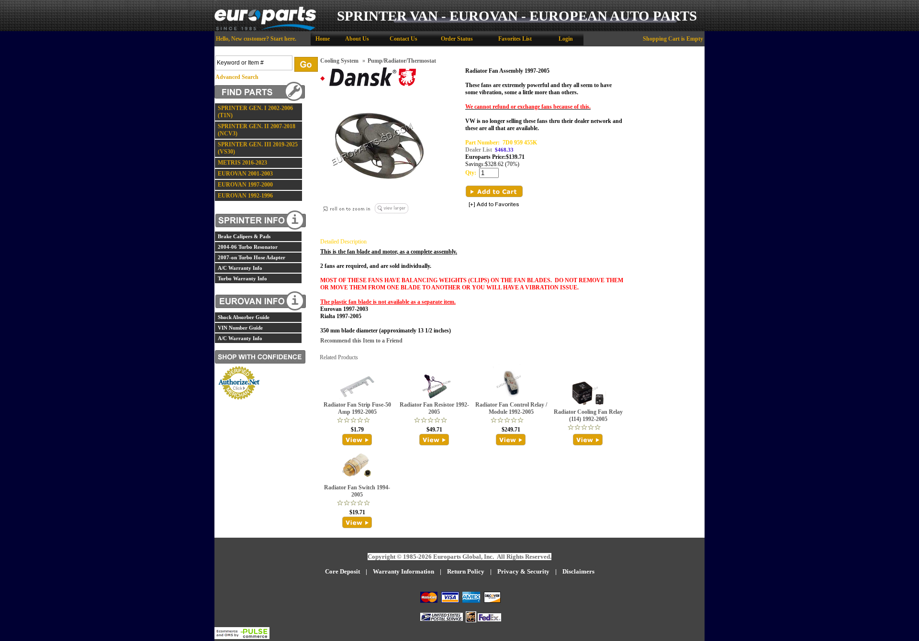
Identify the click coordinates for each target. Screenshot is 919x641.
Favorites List (515, 38)
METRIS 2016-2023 (242, 162)
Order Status (457, 38)
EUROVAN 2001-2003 (245, 173)
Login (566, 38)
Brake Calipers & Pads (244, 236)
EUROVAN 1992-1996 (245, 195)
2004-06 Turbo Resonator (248, 247)
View (357, 439)
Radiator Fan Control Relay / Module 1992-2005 (511, 408)
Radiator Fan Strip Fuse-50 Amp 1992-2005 (357, 408)
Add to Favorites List (494, 205)
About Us (357, 38)
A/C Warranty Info (240, 268)
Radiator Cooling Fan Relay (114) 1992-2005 (588, 415)
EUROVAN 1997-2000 (245, 184)
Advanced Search (236, 77)
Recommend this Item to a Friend (361, 340)
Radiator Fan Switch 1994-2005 (357, 491)
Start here (282, 38)
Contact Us (403, 38)
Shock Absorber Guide (243, 317)
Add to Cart (494, 191)
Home (322, 38)
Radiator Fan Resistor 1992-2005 (434, 408)
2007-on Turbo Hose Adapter (251, 257)
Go (306, 64)
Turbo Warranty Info (242, 278)
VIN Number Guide (240, 328)
